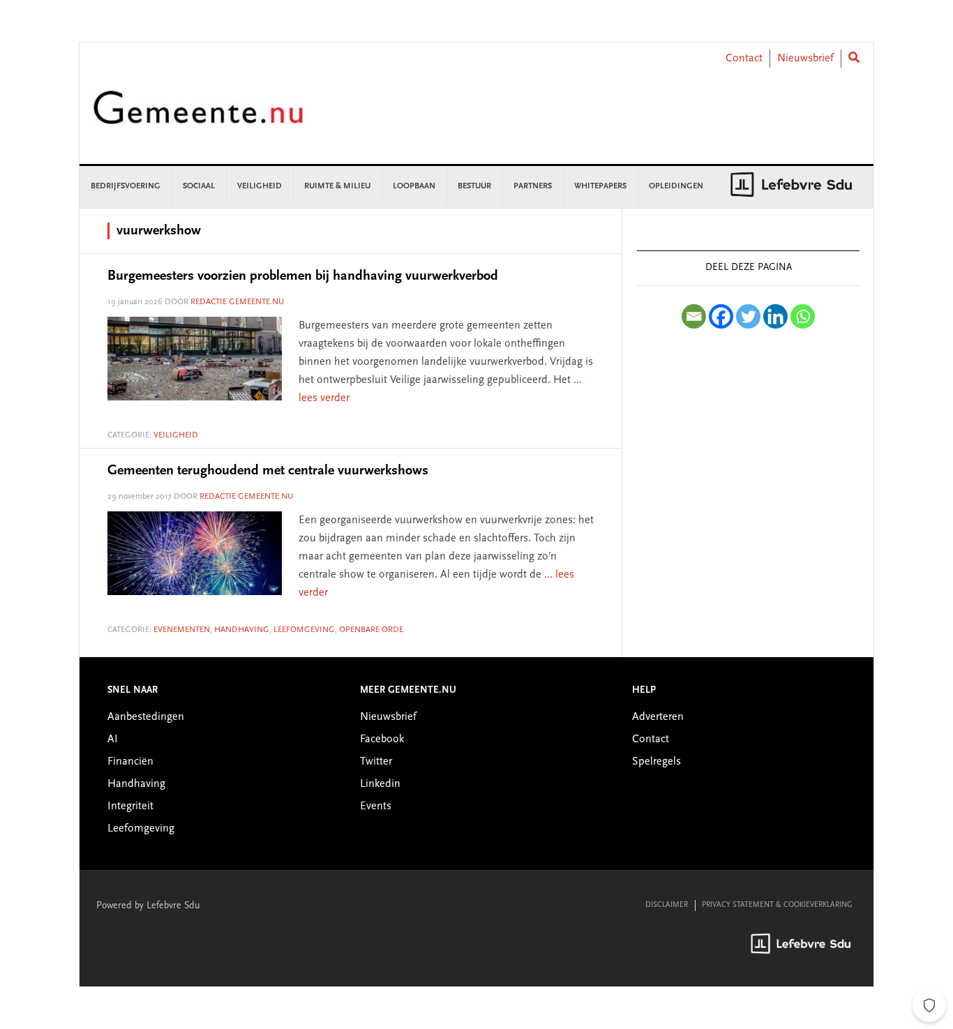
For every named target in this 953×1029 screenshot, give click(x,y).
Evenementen (181, 630)
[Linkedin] (775, 316)
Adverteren (658, 717)
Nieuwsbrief (805, 58)
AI (112, 739)
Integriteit (130, 806)
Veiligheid (175, 435)
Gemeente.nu (198, 117)
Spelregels (656, 761)
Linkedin (380, 784)
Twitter (376, 761)
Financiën (130, 761)
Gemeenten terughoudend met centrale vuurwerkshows (267, 471)
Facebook (382, 739)
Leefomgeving (304, 630)
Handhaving (241, 630)
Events (375, 806)
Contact (744, 58)
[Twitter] (748, 316)
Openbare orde (371, 630)
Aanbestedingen (145, 717)
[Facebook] (721, 316)
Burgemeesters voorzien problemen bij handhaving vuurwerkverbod (302, 276)
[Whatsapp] (802, 316)
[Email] (694, 316)
